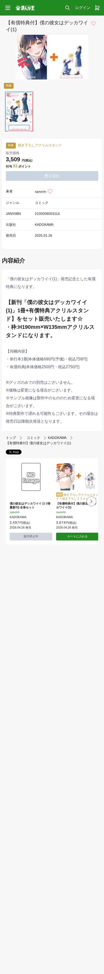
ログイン (82, 8)
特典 (9, 85)
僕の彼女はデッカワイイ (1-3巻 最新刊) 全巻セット (30, 505)
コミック (41, 203)
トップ (11, 438)
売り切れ (52, 176)
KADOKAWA (44, 224)
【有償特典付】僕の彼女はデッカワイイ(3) (76, 505)
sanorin (40, 191)
